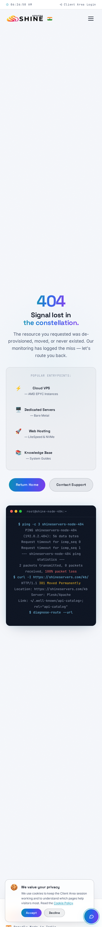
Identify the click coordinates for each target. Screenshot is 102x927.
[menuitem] (51, 53)
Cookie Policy (63, 903)
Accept (31, 913)
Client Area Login (80, 4)
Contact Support (71, 464)
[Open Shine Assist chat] (91, 916)
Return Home (27, 464)
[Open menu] (91, 18)
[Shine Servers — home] (29, 18)
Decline (54, 913)
